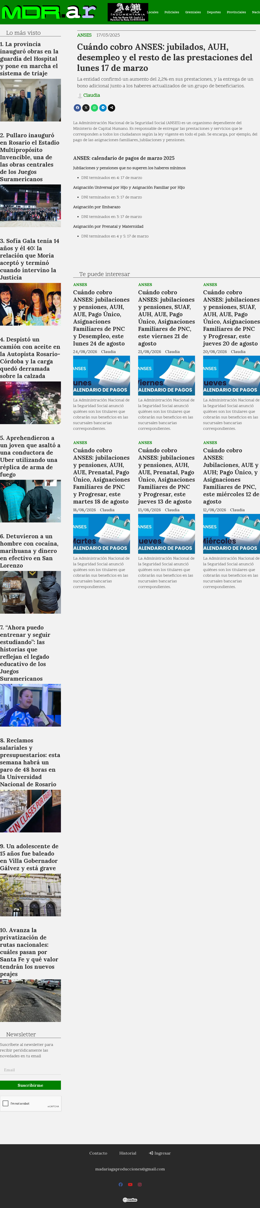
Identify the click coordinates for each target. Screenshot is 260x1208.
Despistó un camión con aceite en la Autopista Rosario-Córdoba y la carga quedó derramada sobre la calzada (30, 358)
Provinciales (236, 12)
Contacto (98, 1153)
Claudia (91, 96)
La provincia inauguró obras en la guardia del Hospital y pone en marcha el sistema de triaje (29, 58)
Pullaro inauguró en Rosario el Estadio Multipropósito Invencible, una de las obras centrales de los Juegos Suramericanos (29, 157)
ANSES (84, 35)
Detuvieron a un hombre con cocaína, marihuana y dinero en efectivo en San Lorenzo (29, 550)
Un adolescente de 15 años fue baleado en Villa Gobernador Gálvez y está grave (29, 857)
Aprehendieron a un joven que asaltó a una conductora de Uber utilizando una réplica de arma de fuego (30, 456)
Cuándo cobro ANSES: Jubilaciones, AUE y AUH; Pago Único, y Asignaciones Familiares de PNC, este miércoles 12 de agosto (231, 475)
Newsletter (21, 1035)
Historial (127, 1153)
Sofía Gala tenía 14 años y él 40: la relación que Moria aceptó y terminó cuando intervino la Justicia (29, 259)
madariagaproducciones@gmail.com (130, 1168)
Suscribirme (30, 1085)
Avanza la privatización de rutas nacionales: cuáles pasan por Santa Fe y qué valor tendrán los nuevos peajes (29, 952)
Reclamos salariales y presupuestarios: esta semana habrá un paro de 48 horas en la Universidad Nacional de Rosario (30, 762)
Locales (152, 12)
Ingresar (162, 1153)
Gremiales (193, 12)
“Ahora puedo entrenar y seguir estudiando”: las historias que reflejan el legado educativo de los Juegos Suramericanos (25, 653)
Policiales (172, 12)
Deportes (214, 12)
